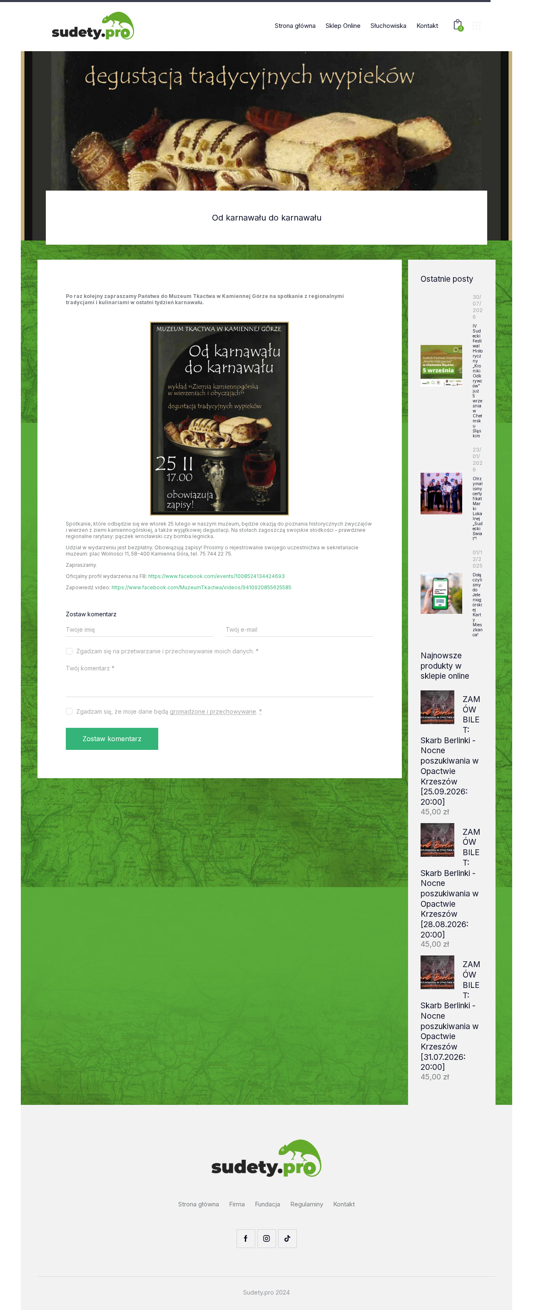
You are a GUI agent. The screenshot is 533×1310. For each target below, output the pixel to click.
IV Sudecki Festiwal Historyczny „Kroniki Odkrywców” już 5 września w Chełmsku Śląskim (478, 380)
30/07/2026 (478, 306)
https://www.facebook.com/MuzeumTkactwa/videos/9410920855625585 (201, 587)
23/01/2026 (478, 459)
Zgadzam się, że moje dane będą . (169, 711)
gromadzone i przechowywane (213, 712)
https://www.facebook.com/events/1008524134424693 (216, 576)
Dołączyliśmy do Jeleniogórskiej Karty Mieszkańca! (478, 604)
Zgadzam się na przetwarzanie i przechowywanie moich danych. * (167, 651)
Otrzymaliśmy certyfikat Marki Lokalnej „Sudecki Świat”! (478, 508)
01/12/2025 (478, 559)
